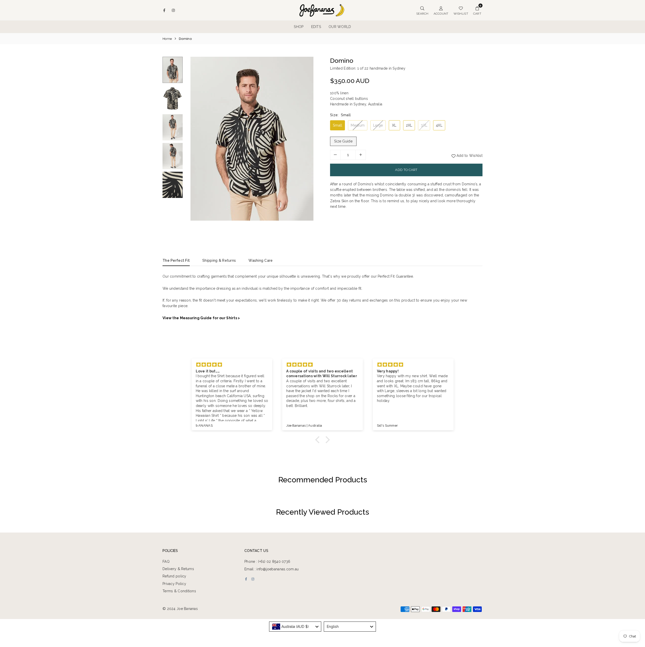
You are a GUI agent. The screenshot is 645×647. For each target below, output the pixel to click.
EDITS (316, 27)
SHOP (298, 27)
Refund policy (174, 576)
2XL (409, 125)
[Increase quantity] (361, 155)
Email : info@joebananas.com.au (271, 569)
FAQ (166, 562)
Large (378, 125)
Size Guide (343, 141)
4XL (439, 125)
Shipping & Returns (219, 260)
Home (167, 39)
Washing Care (260, 260)
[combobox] (295, 627)
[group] (252, 139)
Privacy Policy (174, 584)
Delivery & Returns (178, 569)
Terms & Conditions (179, 591)
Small (337, 125)
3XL (424, 125)
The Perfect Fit (176, 260)
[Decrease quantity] (335, 155)
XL (394, 125)
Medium (358, 125)
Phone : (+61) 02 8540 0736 (267, 562)
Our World (340, 27)
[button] (311, 146)
